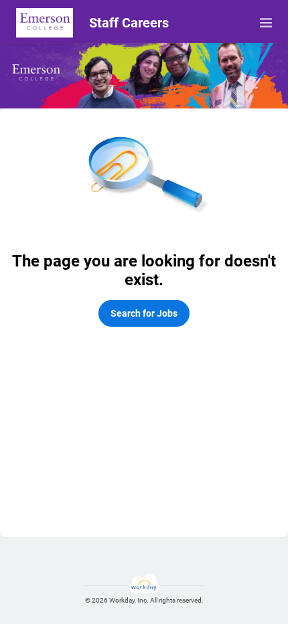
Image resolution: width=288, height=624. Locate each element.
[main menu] (266, 23)
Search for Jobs (144, 313)
